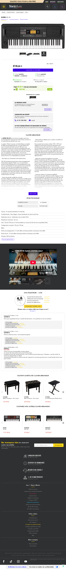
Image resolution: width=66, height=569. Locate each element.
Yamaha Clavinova (42, 553)
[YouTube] (25, 561)
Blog (33, 535)
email (33, 120)
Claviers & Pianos (10, 12)
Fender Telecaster (27, 553)
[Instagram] (18, 561)
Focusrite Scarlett (57, 553)
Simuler (50, 89)
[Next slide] (63, 392)
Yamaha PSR (49, 553)
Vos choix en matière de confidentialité (41, 567)
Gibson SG (34, 553)
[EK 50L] (33, 97)
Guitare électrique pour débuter (19, 555)
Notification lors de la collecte (17, 567)
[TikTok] (11, 561)
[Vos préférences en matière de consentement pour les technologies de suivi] (63, 566)
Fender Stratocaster (17, 553)
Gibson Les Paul (8, 553)
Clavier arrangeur (19, 12)
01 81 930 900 (35, 471)
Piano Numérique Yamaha (48, 555)
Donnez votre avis (33, 306)
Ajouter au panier (33, 70)
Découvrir (48, 109)
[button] (23, 54)
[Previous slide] (2, 392)
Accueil (3, 12)
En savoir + (33, 311)
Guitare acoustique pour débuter (34, 555)
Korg (26, 12)
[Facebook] (3, 561)
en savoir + (47, 129)
